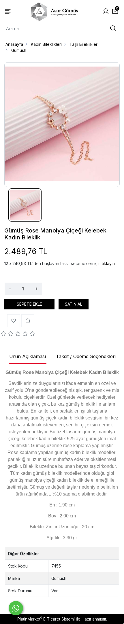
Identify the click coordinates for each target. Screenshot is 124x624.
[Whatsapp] (16, 608)
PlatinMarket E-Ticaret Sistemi (46, 619)
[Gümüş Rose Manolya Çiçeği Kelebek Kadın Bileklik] (62, 125)
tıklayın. (109, 263)
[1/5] (3, 334)
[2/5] (7, 334)
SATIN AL (73, 304)
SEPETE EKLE (29, 304)
